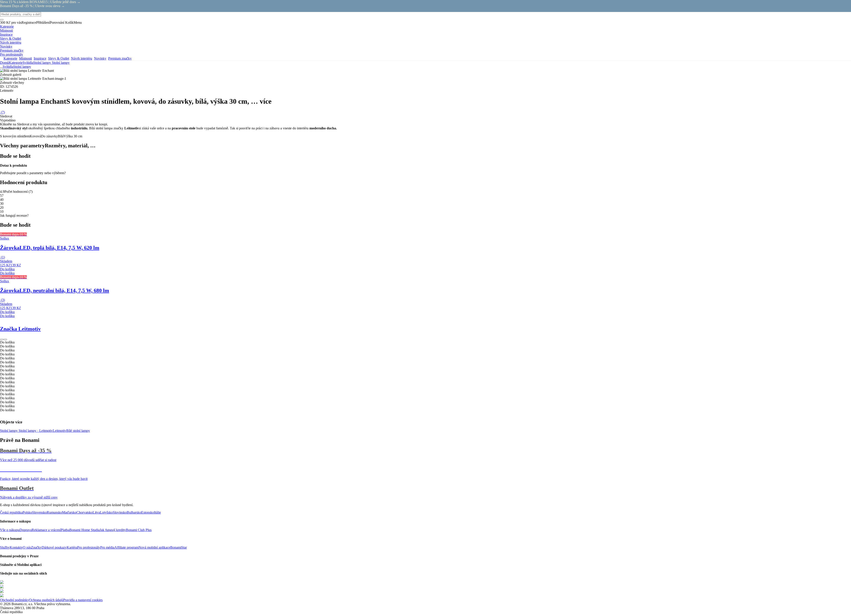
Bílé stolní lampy (78, 431)
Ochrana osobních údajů (46, 600)
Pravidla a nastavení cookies (83, 600)
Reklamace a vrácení (46, 530)
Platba (65, 530)
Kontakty (16, 547)
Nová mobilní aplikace (154, 547)
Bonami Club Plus (139, 530)
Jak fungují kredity (113, 530)
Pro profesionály (88, 547)
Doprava (26, 530)
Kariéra (72, 547)
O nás (27, 547)
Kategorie (16, 62)
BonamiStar (178, 547)
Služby (5, 547)
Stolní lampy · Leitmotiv (36, 431)
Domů (4, 62)
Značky (36, 547)
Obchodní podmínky (14, 600)
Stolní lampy (61, 62)
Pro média (107, 547)
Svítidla (28, 62)
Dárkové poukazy (54, 547)
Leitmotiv (59, 431)
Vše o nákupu (10, 530)
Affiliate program (126, 547)
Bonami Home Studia (84, 530)
